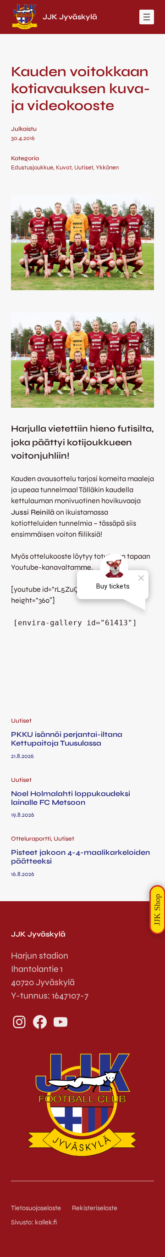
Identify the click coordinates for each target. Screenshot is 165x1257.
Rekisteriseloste (94, 1208)
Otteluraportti (31, 838)
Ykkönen (107, 167)
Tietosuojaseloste (36, 1208)
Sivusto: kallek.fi (34, 1222)
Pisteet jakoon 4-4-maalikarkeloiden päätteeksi (80, 856)
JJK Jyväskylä (70, 16)
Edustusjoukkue (32, 167)
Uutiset (83, 167)
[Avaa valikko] (146, 17)
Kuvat (64, 167)
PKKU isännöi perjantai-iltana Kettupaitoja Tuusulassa (66, 738)
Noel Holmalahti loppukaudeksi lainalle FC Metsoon (70, 798)
